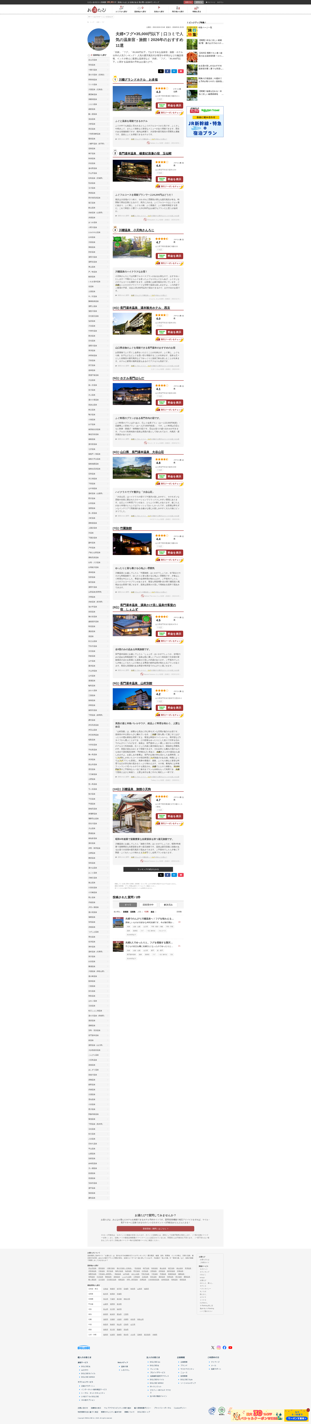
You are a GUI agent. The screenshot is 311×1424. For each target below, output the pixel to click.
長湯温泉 (91, 1178)
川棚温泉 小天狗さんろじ (136, 230)
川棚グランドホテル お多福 (138, 79)
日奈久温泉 (92, 1144)
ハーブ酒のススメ (206, 1311)
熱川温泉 (91, 794)
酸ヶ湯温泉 (92, 114)
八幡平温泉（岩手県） (96, 144)
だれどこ (203, 1275)
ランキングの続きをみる (148, 869)
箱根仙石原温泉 (94, 469)
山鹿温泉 (91, 1154)
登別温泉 (91, 65)
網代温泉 (91, 720)
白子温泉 (91, 424)
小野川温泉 (92, 227)
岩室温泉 (91, 612)
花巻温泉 (91, 148)
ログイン (220, 2)
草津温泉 (91, 350)
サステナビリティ (187, 1369)
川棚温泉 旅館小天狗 (136, 789)
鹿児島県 (147, 1335)
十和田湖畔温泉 (94, 134)
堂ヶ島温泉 (92, 784)
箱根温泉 (91, 439)
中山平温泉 (92, 173)
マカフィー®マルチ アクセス (160, 1391)
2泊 (171, 954)
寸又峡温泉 (92, 774)
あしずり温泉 (93, 1070)
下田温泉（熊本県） (96, 1124)
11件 (175, 91)
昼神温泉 (91, 572)
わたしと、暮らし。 (207, 1283)
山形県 (139, 1289)
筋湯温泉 (91, 1173)
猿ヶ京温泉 (92, 385)
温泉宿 (135, 930)
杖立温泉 (91, 1134)
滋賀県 (105, 1319)
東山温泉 (91, 267)
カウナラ (203, 1297)
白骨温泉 (91, 503)
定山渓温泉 (92, 60)
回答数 (132, 912)
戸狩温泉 (91, 548)
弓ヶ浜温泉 (92, 789)
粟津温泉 (91, 666)
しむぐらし (125, 1370)
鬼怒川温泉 (92, 311)
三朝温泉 (91, 986)
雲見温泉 (91, 769)
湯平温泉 (91, 1188)
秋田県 (132, 1289)
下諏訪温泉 (92, 538)
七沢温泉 (91, 449)
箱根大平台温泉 (94, 459)
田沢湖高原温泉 (94, 198)
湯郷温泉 (91, 1025)
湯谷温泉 (91, 843)
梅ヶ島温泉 (92, 754)
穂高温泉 (91, 582)
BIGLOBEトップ (144, 1412)
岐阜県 (112, 1314)
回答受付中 (148, 905)
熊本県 (126, 1335)
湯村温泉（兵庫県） (96, 952)
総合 (152, 912)
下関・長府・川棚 (157, 926)
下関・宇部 (169, 926)
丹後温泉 (91, 902)
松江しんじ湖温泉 (95, 1011)
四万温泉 (91, 365)
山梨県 (105, 1304)
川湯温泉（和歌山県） (96, 971)
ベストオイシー (205, 1289)
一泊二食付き (151, 930)
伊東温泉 (91, 705)
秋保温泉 (91, 158)
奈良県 (132, 1319)
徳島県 (105, 1329)
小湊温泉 (91, 419)
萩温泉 (91, 1040)
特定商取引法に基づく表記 (88, 1412)
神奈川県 (127, 1299)
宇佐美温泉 (92, 750)
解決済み (168, 905)
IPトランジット (156, 1386)
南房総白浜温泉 (94, 429)
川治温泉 (91, 326)
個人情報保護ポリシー (142, 1408)
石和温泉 (91, 474)
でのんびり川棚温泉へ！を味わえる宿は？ (149, 139)
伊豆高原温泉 (93, 725)
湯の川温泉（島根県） (96, 1016)
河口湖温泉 (92, 479)
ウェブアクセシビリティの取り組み (117, 1408)
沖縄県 (154, 1335)
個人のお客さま (84, 1357)
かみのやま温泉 (94, 232)
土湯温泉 (91, 291)
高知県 (126, 1329)
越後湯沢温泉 (93, 621)
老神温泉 (91, 370)
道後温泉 (91, 1065)
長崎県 (119, 1335)
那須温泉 (91, 336)
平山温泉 (91, 1149)
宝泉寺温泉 (92, 1183)
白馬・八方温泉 (94, 562)
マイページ (211, 2)
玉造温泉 (91, 1006)
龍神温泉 (91, 981)
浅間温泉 (91, 508)
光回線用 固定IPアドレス (159, 1376)
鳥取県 (105, 1324)
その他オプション (88, 1400)
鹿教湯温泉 (92, 523)
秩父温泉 (91, 410)
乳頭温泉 (91, 183)
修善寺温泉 (92, 710)
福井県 (119, 1309)
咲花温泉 (91, 626)
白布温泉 (91, 237)
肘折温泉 (91, 252)
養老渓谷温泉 (93, 434)
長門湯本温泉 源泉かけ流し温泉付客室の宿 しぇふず (148, 607)
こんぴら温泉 (93, 1055)
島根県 (112, 1324)
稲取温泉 (91, 740)
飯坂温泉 (91, 277)
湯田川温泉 (92, 257)
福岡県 (105, 1335)
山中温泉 (91, 661)
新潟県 (119, 1304)
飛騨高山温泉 (93, 818)
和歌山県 (140, 1319)
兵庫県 (126, 1319)
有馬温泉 (91, 922)
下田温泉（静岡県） (96, 715)
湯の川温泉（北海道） (96, 75)
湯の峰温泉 (92, 976)
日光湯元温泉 (93, 316)
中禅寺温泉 (92, 331)
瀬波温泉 (91, 631)
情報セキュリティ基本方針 (111, 1412)
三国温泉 (91, 695)
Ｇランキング (204, 1272)
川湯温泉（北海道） (96, 89)
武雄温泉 (91, 1090)
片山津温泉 (92, 671)
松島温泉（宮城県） (96, 178)
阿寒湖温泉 (92, 80)
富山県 (105, 1309)
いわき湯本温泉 (94, 282)
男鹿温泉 (91, 193)
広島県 (126, 1324)
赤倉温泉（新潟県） (96, 602)
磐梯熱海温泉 (93, 301)
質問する (199, 2)
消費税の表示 (96, 1408)
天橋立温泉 (92, 878)
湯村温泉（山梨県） (96, 493)
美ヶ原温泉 (92, 513)
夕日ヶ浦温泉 (93, 907)
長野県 (112, 1304)
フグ (142, 930)
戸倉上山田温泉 (94, 552)
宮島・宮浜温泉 (94, 1030)
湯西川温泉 (92, 346)
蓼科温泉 (91, 543)
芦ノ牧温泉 (92, 272)
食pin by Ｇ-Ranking (207, 1308)
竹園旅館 (126, 528)
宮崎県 (139, 1335)
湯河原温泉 (92, 444)
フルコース (162, 930)
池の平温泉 (92, 607)
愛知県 (119, 1314)
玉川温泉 (91, 188)
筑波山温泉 (92, 405)
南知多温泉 (92, 838)
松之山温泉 (92, 641)
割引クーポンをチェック (171, 113)
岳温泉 (91, 286)
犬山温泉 (91, 828)
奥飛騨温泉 (92, 814)
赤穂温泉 (91, 927)
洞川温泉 (91, 956)
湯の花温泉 (92, 912)
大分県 (132, 1335)
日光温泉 (91, 341)
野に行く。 (204, 1294)
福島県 (146, 1289)
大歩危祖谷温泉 (94, 1050)
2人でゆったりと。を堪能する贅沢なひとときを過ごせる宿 (155, 216)
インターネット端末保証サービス (94, 1389)
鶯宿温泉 (91, 139)
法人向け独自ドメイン (158, 1396)
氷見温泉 (91, 651)
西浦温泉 (91, 833)
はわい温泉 (92, 1001)
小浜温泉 (91, 1104)
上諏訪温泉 (92, 528)
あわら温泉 (92, 690)
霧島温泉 (91, 1198)
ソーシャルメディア (188, 1383)
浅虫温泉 (91, 119)
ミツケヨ (203, 1300)
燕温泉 (91, 636)
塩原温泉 (91, 321)
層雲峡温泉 (92, 94)
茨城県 (119, 1294)
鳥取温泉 (91, 996)
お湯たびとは (204, 1259)
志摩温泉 (91, 853)
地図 (160, 99)
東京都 (119, 1299)
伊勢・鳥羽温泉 (94, 848)
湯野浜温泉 (92, 262)
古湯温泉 (91, 1094)
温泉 (128, 930)
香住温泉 (91, 937)
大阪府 (119, 1319)
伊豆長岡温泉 (93, 735)
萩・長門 (160, 950)
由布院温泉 (92, 1163)
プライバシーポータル (162, 1408)
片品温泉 (91, 380)
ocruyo (202, 1277)
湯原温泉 (91, 1020)
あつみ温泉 (92, 222)
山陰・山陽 (136, 926)
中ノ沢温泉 (92, 296)
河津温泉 (91, 759)
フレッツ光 (154, 1369)
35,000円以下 (131, 934)
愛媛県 (119, 1329)
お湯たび (203, 1280)
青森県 (112, 1289)
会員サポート (216, 1369)
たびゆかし (204, 1303)
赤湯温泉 (91, 217)
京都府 (112, 1319)
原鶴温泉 (91, 1080)
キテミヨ (203, 1286)
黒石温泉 (91, 129)
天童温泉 (91, 242)
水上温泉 (91, 395)
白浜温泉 (91, 961)
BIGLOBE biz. (155, 1362)
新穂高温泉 (92, 809)
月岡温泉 (91, 597)
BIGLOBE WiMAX (88, 1377)
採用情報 (184, 1376)
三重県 (126, 1314)
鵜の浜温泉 (92, 616)
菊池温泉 (91, 1119)
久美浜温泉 (92, 888)
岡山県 (119, 1324)
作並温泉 (91, 163)
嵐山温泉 (91, 883)
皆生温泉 (91, 991)
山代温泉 (91, 676)
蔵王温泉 (91, 203)
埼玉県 (105, 1299)
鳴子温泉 (91, 153)
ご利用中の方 (213, 1357)
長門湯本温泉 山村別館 (136, 683)
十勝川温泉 (92, 70)
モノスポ (203, 1291)
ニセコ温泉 (92, 104)
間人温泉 (91, 897)
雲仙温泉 (91, 1099)
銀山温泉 (91, 208)
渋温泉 (91, 533)
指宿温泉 (91, 1193)
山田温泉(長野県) (95, 592)
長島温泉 (91, 863)
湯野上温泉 (92, 306)
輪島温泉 (91, 686)
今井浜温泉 (92, 745)
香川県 (112, 1329)
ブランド (184, 1365)
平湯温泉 (91, 804)
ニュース (184, 1372)
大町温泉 (91, 518)
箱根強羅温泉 (93, 464)
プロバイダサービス (157, 1372)
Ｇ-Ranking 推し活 (206, 1305)
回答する (188, 2)
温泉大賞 (124, 1366)
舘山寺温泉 (92, 764)
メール (213, 1365)
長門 (152, 950)
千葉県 (112, 1299)
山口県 (145, 926)
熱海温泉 (91, 700)
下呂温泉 (91, 799)
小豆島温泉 (92, 1060)
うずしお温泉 (93, 932)
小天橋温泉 (92, 892)
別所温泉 (91, 577)
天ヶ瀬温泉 (92, 1168)
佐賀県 (112, 1335)
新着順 (125, 912)
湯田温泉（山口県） (96, 1045)
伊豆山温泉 (92, 730)
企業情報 (181, 1357)
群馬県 (112, 1294)
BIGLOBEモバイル (88, 1373)
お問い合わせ (83, 1408)
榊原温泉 (91, 858)
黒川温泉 (91, 1109)
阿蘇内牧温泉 (93, 1114)
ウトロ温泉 (92, 84)
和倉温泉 (91, 656)
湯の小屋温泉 (93, 400)
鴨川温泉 (91, 415)
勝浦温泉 (91, 966)
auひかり (84, 1370)
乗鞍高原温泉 (93, 557)
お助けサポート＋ (88, 1386)
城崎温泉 (91, 917)
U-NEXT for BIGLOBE (90, 1396)
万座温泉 (91, 360)
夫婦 (128, 926)
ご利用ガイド (204, 1262)
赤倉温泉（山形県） (96, 213)
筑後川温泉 (92, 1075)
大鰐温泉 (91, 124)
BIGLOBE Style (187, 1379)
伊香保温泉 (92, 355)
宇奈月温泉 (92, 646)
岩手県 (119, 1289)
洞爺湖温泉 (92, 99)
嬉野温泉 (91, 1085)
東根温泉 (91, 247)
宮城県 (126, 1289)
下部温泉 (91, 484)
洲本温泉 (91, 947)
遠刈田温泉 (92, 168)
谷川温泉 (91, 390)
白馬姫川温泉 (93, 567)
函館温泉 (91, 109)
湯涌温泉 (91, 681)
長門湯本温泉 (93, 1035)
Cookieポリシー (180, 1408)
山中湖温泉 (92, 488)
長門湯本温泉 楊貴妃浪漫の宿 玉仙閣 (145, 153)
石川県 (112, 1309)
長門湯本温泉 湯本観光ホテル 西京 (145, 307)
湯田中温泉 (92, 587)
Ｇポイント (204, 1269)
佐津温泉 (91, 942)
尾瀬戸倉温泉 (93, 375)
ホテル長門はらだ (132, 378)
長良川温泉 (92, 823)
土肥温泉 (91, 779)
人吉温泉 (91, 1139)
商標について (129, 1412)
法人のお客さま (153, 1357)
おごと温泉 (92, 873)
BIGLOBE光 (85, 1366)
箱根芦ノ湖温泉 (94, 454)
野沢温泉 (91, 498)
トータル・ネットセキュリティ (93, 1393)
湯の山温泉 (92, 868)
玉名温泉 (91, 1129)
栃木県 (105, 1294)
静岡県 (105, 1314)
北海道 (105, 1289)
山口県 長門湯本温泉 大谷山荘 (142, 452)
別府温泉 (91, 1158)
